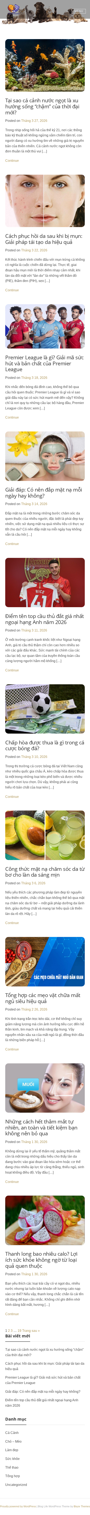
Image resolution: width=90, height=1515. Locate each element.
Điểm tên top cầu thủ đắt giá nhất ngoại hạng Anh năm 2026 (44, 618)
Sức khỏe (12, 1459)
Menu (78, 11)
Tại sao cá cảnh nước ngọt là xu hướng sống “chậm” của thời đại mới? (42, 106)
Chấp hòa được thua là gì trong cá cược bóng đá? (44, 745)
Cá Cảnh (12, 1433)
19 (19, 1330)
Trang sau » (31, 1330)
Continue (12, 160)
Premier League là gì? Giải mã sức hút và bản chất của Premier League (44, 363)
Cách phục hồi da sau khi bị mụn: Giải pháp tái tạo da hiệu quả (43, 238)
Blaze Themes (82, 1506)
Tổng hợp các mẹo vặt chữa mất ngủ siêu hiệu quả (42, 998)
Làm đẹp (11, 1450)
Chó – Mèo (13, 1441)
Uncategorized (16, 1485)
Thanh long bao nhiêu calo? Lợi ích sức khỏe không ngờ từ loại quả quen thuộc (41, 1259)
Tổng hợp (12, 1476)
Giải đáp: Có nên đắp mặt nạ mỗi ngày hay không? (43, 492)
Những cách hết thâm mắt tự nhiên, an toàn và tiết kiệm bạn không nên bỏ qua (41, 1127)
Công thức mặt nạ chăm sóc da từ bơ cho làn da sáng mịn (45, 871)
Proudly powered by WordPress (18, 1506)
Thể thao (11, 1467)
